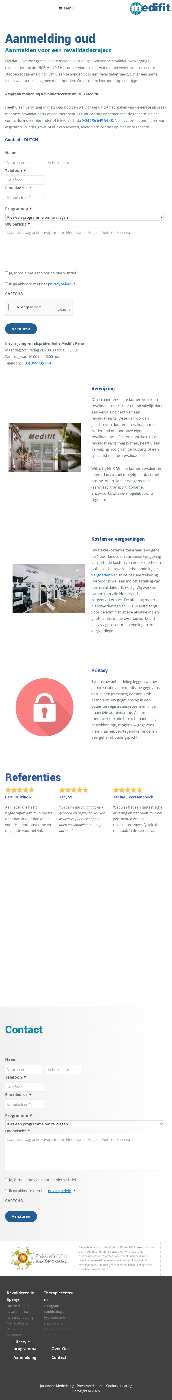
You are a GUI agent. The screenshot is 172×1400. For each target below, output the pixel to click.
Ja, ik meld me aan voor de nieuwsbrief (42, 273)
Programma (18, 208)
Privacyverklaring (90, 1385)
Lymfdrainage (54, 1311)
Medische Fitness (57, 1329)
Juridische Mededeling (57, 1385)
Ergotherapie (53, 1323)
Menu (69, 8)
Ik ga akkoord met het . (42, 284)
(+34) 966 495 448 (36, 363)
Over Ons (61, 1348)
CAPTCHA (14, 293)
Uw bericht (17, 224)
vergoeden (100, 575)
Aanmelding (24, 1357)
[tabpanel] (32, 812)
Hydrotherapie (55, 1317)
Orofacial (51, 1335)
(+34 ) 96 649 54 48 (97, 120)
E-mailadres (18, 187)
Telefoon (15, 170)
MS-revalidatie (17, 1323)
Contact (59, 1357)
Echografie (52, 1306)
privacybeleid (59, 284)
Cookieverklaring (119, 1385)
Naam (11, 152)
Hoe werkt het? (18, 1306)
